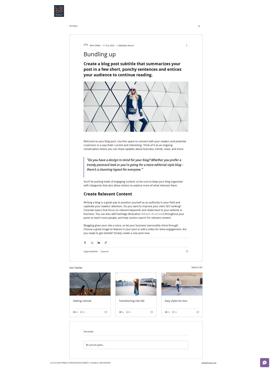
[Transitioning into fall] (136, 284)
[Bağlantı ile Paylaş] (105, 242)
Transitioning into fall (131, 300)
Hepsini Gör (197, 267)
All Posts (73, 26)
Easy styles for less (176, 300)
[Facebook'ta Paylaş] (85, 242)
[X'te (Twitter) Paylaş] (92, 242)
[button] (199, 26)
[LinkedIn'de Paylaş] (98, 242)
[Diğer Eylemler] (186, 45)
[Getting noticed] (90, 284)
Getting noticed (82, 300)
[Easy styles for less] (182, 284)
